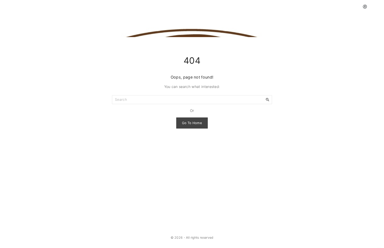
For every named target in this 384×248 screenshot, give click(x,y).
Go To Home (192, 123)
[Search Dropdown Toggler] (379, 6)
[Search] (267, 99)
